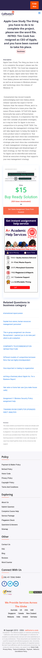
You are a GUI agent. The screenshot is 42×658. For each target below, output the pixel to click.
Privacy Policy (7, 478)
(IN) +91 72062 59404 (12, 577)
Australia (14, 610)
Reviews (5, 558)
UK (21, 610)
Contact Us (6, 544)
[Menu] (39, 13)
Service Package (8, 516)
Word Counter (7, 562)
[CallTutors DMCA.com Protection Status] (35, 593)
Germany (33, 617)
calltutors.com (31, 630)
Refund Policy (7, 469)
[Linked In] (16, 583)
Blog (3, 553)
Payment (29, 649)
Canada (21, 613)
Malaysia (10, 617)
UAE (31, 610)
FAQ (3, 549)
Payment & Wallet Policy (11, 465)
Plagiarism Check (8, 520)
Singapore (12, 613)
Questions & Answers (10, 525)
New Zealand (31, 613)
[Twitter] (10, 583)
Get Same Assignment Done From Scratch (21, 210)
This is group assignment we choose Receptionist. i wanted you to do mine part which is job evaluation (19, 335)
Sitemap (5, 529)
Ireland (25, 617)
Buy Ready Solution (21, 197)
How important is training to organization (18, 368)
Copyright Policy (8, 483)
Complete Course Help (10, 511)
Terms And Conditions (10, 487)
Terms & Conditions (19, 649)
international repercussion (13, 313)
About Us (5, 502)
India (18, 617)
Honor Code (6, 474)
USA (26, 610)
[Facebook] (4, 583)
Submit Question (8, 507)
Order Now (34, 5)
